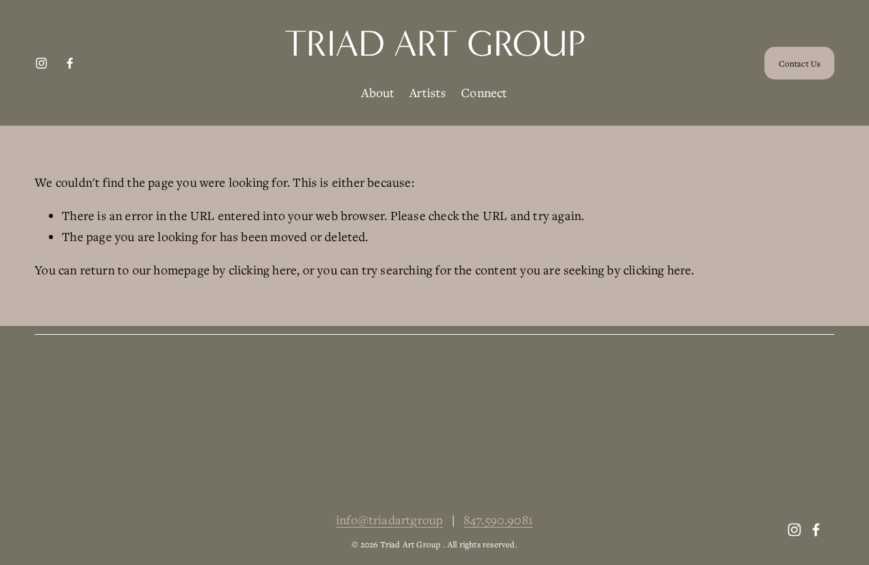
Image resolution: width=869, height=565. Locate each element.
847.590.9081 (498, 519)
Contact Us (799, 63)
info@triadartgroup (389, 519)
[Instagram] (41, 63)
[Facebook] (70, 63)
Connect (484, 92)
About (377, 92)
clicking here (263, 269)
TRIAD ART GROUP (434, 43)
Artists (427, 92)
